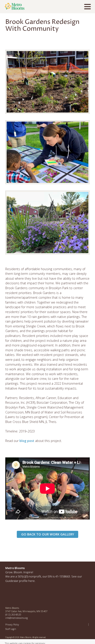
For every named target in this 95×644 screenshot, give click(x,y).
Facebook (8, 595)
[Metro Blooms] (29, 7)
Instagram (18, 595)
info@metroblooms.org (16, 617)
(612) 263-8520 (13, 614)
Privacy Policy (12, 624)
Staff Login (10, 629)
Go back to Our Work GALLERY (47, 534)
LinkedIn (27, 595)
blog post (26, 441)
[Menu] (88, 7)
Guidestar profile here (20, 581)
